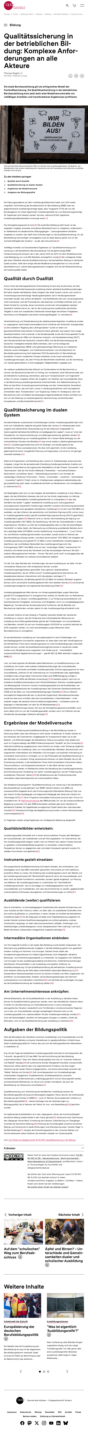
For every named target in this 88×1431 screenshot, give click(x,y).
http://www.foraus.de (30, 801)
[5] (71, 314)
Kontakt (68, 1412)
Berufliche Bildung (61, 14)
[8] (58, 429)
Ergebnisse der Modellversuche (22, 188)
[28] (13, 810)
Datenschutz (25, 1412)
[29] (22, 813)
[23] (58, 704)
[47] (21, 1130)
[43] (25, 1101)
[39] (24, 1062)
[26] (34, 775)
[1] (47, 218)
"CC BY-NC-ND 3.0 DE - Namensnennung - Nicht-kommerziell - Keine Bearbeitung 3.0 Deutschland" (55, 1158)
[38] (71, 1021)
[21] (48, 679)
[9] (79, 435)
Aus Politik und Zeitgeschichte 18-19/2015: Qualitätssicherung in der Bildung (42, 1140)
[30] (38, 851)
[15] (58, 509)
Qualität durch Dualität (18, 181)
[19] (61, 586)
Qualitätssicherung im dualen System (25, 185)
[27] (21, 797)
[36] (52, 983)
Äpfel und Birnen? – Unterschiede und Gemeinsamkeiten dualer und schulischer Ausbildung (64, 1255)
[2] (36, 225)
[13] (19, 486)
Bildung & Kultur (27, 14)
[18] (70, 582)
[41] (44, 1085)
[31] (74, 892)
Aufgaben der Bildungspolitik (21, 192)
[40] (30, 1072)
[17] (64, 576)
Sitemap (38, 1412)
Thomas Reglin (13, 73)
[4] (60, 257)
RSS (60, 1412)
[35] (45, 980)
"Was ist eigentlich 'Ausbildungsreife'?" (63, 1329)
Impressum (11, 1412)
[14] (66, 499)
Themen (7, 14)
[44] (69, 1104)
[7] (42, 401)
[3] (58, 241)
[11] (9, 444)
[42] (35, 1098)
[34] (76, 970)
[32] (20, 917)
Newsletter (50, 1412)
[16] (25, 518)
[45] (54, 1117)
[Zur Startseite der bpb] (15, 9)
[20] (10, 656)
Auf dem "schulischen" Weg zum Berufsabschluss (22, 1253)
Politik (15, 14)
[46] (35, 1124)
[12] (23, 454)
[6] (5, 327)
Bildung (39, 14)
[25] (81, 743)
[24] (46, 714)
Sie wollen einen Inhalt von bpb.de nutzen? (48, 1187)
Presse (78, 1412)
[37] (78, 1014)
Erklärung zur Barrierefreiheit (52, 1416)
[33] (63, 929)
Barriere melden (30, 1416)
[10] (39, 441)
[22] (61, 692)
